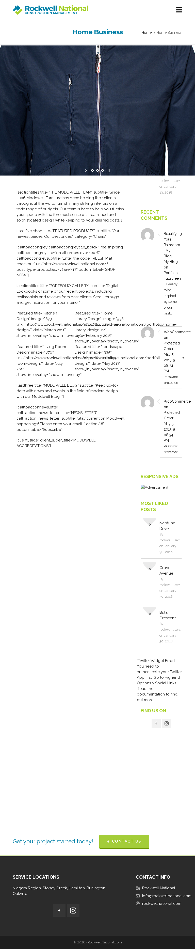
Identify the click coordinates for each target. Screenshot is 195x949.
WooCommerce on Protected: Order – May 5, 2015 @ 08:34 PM (171, 351)
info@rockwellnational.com (166, 896)
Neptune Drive (167, 526)
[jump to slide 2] (97, 170)
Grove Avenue (166, 570)
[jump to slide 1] (92, 170)
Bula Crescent (167, 615)
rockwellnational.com (161, 903)
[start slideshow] (87, 170)
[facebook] (156, 723)
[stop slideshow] (108, 170)
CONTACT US (126, 841)
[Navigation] (179, 10)
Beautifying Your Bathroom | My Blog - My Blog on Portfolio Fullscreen (171, 256)
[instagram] (166, 723)
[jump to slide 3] (102, 170)
